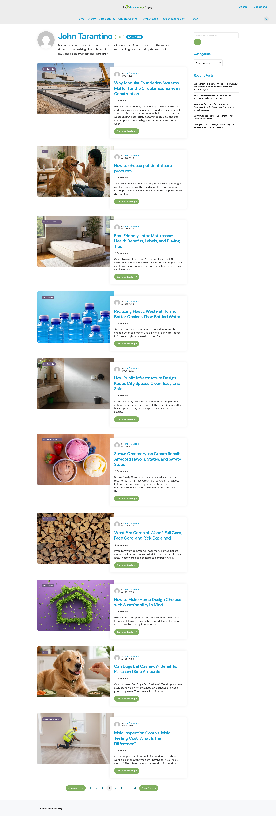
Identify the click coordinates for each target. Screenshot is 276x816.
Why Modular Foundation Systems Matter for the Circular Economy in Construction (147, 88)
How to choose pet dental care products (143, 168)
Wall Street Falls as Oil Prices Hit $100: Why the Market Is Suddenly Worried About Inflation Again (216, 86)
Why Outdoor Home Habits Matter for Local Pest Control (213, 117)
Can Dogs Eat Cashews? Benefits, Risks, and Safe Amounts (145, 669)
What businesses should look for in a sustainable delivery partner (212, 97)
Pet (44, 151)
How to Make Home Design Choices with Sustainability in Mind (147, 602)
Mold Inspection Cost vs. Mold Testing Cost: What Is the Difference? (142, 738)
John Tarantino (131, 73)
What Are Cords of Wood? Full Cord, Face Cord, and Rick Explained (148, 535)
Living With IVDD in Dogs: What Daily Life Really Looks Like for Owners (214, 126)
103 (134, 788)
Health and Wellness (51, 222)
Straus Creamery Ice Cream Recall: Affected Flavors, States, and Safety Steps (147, 459)
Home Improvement (51, 719)
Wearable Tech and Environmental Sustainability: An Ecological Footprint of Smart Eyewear (214, 107)
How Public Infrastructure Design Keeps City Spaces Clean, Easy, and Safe (147, 383)
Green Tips (48, 297)
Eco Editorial (48, 69)
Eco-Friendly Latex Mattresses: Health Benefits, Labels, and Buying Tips (147, 241)
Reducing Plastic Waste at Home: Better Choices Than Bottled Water (147, 314)
